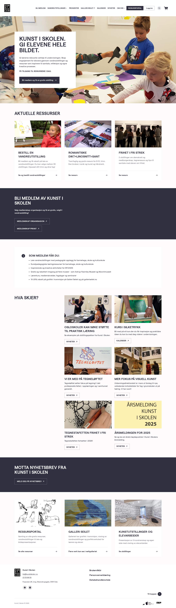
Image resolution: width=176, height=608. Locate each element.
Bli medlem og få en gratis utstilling (37, 80)
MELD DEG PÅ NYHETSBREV (29, 481)
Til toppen (152, 594)
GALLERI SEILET (87, 8)
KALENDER (101, 8)
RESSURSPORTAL (135, 8)
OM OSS (120, 8)
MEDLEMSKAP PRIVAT (27, 229)
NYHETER (111, 8)
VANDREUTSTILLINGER (56, 8)
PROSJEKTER (74, 8)
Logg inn (149, 8)
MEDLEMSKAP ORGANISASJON (30, 221)
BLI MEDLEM (40, 8)
